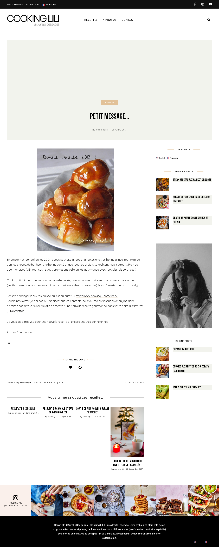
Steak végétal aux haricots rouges (192, 180)
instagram (203, 4)
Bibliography (15, 4)
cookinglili (102, 129)
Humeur (109, 102)
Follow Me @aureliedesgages (15, 504)
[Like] (70, 367)
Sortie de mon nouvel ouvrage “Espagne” (92, 410)
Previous (6, 431)
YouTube (210, 4)
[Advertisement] (109, 66)
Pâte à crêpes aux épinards (187, 387)
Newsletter (17, 311)
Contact (128, 19)
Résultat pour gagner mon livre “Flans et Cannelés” (127, 463)
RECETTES (91, 19)
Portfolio (32, 4)
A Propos (110, 19)
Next (143, 431)
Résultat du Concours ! (23, 409)
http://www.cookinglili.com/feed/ (97, 296)
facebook (195, 4)
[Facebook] (80, 367)
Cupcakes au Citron (183, 349)
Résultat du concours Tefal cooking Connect (58, 410)
